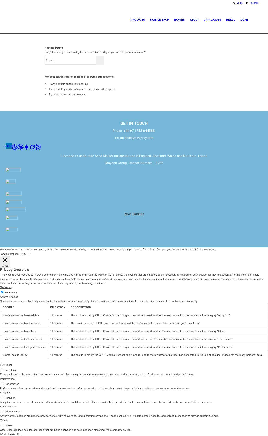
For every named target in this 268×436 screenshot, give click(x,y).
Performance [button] (7, 378)
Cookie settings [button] (10, 254)
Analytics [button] (5, 392)
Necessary (11, 292)
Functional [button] (6, 365)
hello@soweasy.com (139, 138)
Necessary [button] (6, 287)
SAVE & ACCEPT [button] (10, 434)
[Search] (254, 19)
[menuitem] (138, 19)
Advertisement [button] (8, 406)
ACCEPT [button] (26, 254)
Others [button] (4, 420)
